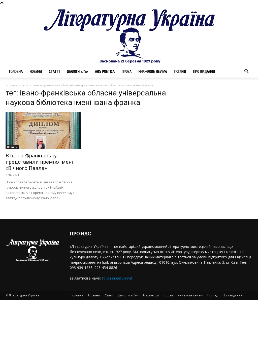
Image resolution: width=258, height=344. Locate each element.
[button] (246, 72)
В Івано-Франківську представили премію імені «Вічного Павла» (39, 162)
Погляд (180, 71)
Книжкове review (153, 71)
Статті (54, 71)
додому (11, 85)
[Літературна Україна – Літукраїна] (129, 35)
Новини (36, 71)
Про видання (204, 71)
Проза (127, 71)
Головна (16, 71)
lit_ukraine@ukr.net (117, 278)
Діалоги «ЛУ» (77, 71)
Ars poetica (105, 71)
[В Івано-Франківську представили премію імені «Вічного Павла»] (43, 130)
